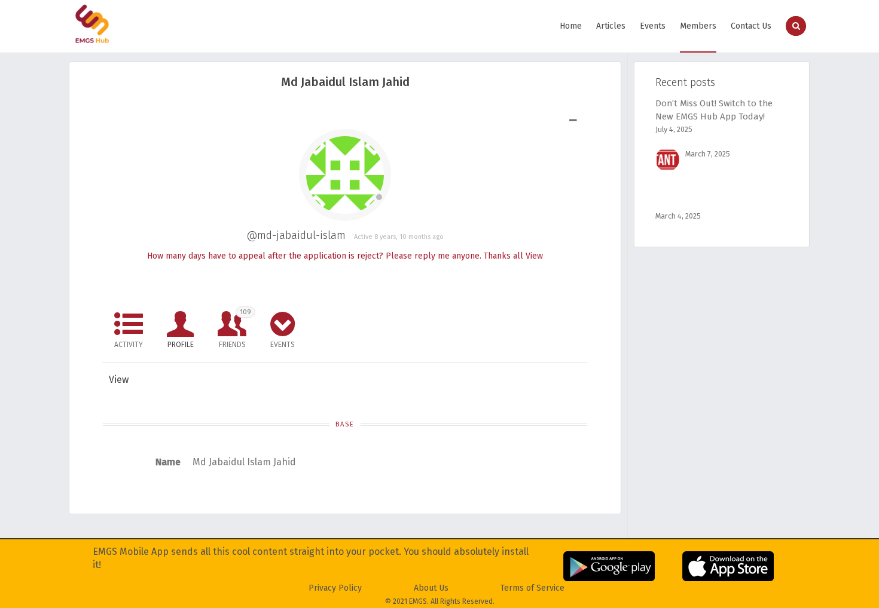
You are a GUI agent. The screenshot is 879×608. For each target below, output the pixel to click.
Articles (610, 26)
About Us (431, 588)
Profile (180, 344)
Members (698, 26)
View (534, 256)
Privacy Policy (335, 588)
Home (571, 26)
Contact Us (751, 26)
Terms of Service (532, 588)
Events (653, 26)
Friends (235, 328)
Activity (128, 344)
